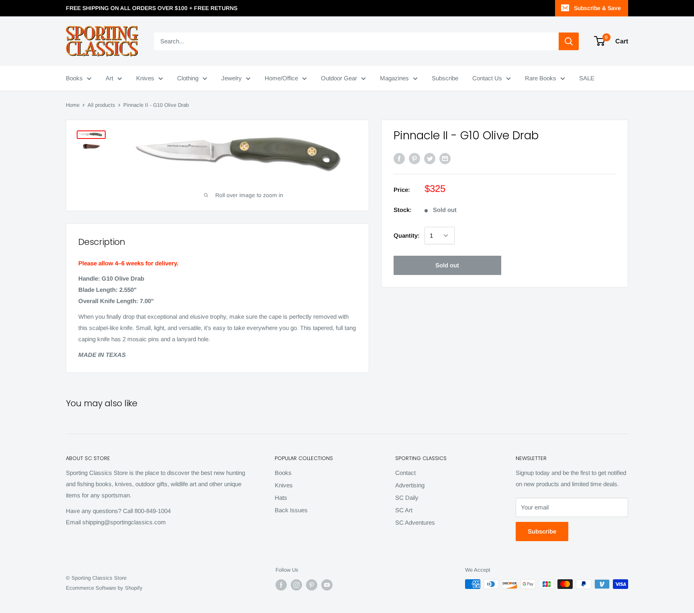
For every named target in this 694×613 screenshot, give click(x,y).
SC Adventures (415, 522)
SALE (586, 78)
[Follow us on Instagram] (296, 585)
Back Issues (291, 510)
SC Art (403, 510)
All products (101, 105)
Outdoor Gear (339, 78)
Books (74, 78)
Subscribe (445, 78)
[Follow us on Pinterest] (311, 585)
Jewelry (231, 78)
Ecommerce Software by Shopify (104, 588)
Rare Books (540, 78)
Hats (281, 497)
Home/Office (281, 78)
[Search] (569, 41)
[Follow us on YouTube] (327, 585)
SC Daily (406, 497)
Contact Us (487, 78)
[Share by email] (445, 158)
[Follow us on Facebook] (281, 585)
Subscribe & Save (597, 8)
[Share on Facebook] (399, 158)
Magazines (394, 78)
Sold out (447, 265)
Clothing (187, 78)
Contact (405, 472)
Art (109, 78)
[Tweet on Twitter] (429, 158)
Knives (145, 78)
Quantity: (407, 235)
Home (73, 105)
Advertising (410, 485)
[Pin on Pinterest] (414, 158)
